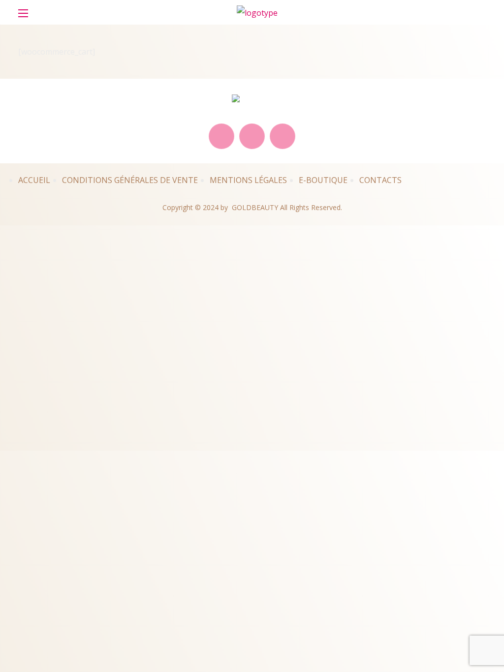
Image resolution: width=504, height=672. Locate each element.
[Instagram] (282, 136)
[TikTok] (221, 136)
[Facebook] (252, 136)
